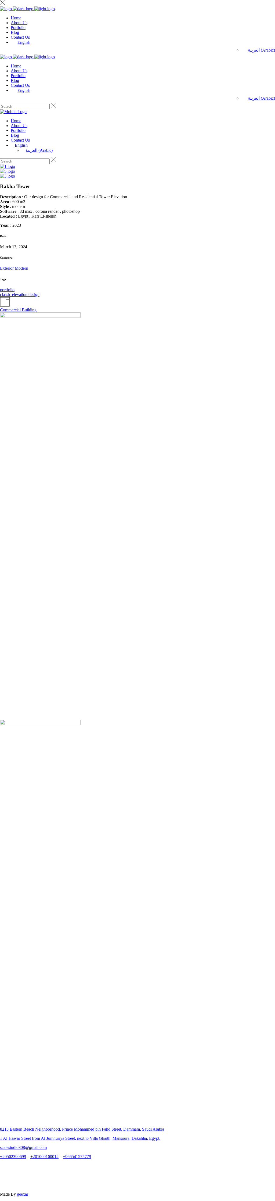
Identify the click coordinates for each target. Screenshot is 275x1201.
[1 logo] (7, 166)
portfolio (7, 289)
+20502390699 (13, 1156)
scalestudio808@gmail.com (23, 1147)
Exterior (7, 268)
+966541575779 (77, 1156)
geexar (22, 1194)
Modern (21, 268)
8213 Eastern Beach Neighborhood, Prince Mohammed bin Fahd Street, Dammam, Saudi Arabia (82, 1129)
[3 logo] (7, 176)
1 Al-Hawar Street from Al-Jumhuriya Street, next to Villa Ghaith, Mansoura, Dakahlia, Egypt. (80, 1138)
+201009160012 (44, 1156)
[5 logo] (7, 171)
